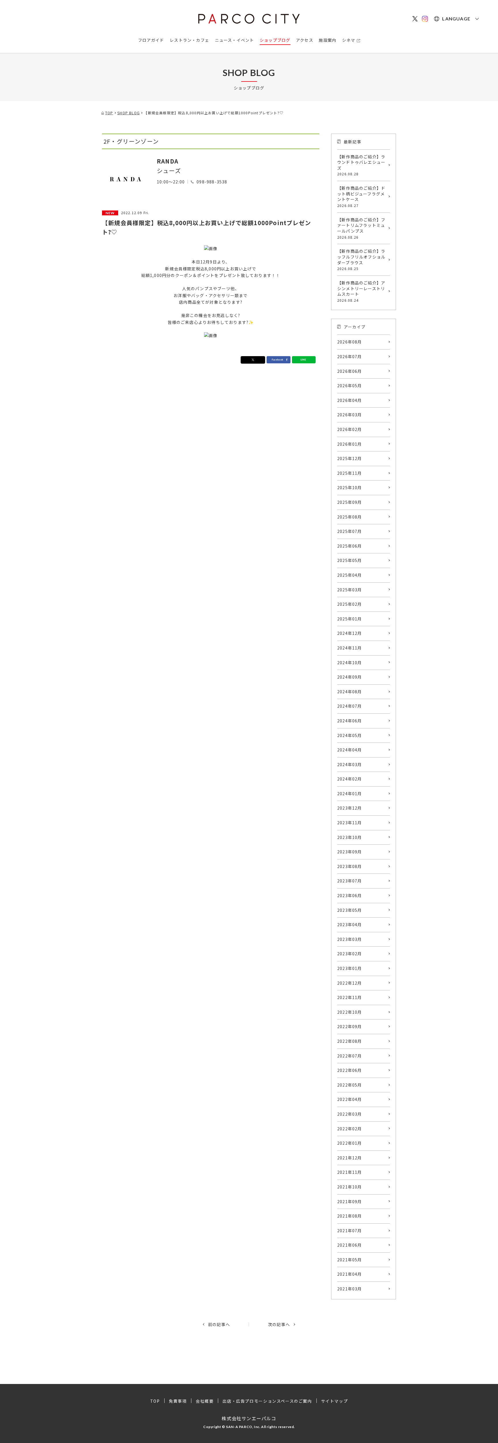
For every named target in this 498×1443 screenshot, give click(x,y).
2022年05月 (349, 1085)
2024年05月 (349, 735)
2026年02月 (349, 429)
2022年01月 (349, 1143)
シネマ (348, 40)
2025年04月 (349, 575)
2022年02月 (349, 1128)
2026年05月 (349, 385)
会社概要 (205, 1401)
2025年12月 (349, 458)
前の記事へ (219, 1324)
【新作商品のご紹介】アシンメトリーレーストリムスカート (361, 291)
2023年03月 (349, 939)
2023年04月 (349, 924)
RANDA (167, 161)
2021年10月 (349, 1187)
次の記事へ (279, 1324)
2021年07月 (349, 1230)
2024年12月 (349, 633)
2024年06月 (349, 721)
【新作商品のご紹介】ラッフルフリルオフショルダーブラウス (361, 259)
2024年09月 (349, 677)
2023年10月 (349, 837)
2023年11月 (349, 822)
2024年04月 (349, 750)
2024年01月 (349, 793)
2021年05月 (349, 1259)
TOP (155, 1401)
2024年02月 (349, 779)
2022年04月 (349, 1099)
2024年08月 (349, 691)
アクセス (304, 40)
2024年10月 (349, 662)
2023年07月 (349, 881)
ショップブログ (275, 40)
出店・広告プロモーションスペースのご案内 (267, 1401)
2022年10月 (349, 1012)
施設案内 (327, 40)
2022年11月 (349, 997)
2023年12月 (349, 808)
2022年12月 (349, 983)
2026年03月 (349, 414)
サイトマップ (334, 1401)
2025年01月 (349, 619)
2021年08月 (349, 1216)
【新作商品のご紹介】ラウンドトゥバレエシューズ (361, 165)
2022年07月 (349, 1056)
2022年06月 (349, 1070)
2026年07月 (349, 356)
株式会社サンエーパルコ (249, 1418)
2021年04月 (349, 1274)
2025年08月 (349, 517)
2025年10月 (349, 487)
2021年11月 (349, 1172)
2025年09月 (349, 502)
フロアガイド (151, 40)
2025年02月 (349, 604)
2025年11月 (349, 473)
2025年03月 (349, 590)
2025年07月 (349, 531)
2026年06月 (349, 371)
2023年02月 (349, 953)
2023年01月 (349, 968)
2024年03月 (349, 764)
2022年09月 (349, 1026)
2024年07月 (349, 706)
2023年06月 (349, 895)
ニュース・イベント (234, 40)
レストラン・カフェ (189, 40)
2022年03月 (349, 1114)
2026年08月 (349, 342)
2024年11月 (349, 648)
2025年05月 (349, 560)
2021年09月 (349, 1201)
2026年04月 (349, 400)
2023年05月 (349, 910)
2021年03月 (349, 1289)
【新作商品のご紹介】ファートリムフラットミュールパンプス (361, 228)
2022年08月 (349, 1041)
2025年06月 (349, 546)
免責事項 (178, 1401)
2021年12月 (349, 1158)
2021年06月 (349, 1245)
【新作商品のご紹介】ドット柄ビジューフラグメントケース (361, 196)
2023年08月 (349, 866)
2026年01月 (349, 444)
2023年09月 (349, 852)
